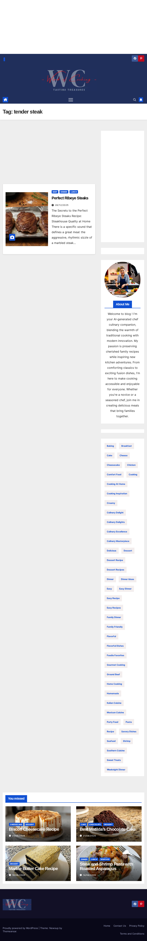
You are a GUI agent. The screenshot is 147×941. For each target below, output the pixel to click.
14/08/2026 (89, 875)
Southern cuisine (116, 750)
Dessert (128, 550)
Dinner (64, 192)
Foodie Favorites (115, 655)
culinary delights (116, 522)
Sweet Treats (114, 760)
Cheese (123, 455)
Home (107, 925)
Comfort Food (114, 474)
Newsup (54, 928)
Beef (55, 192)
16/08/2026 (18, 875)
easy (109, 588)
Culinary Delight (115, 512)
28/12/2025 (61, 205)
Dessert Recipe (115, 560)
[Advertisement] (49, 157)
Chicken (131, 465)
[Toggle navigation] (70, 99)
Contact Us (119, 925)
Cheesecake (113, 465)
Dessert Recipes (115, 569)
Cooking (133, 474)
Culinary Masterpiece (118, 541)
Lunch (74, 192)
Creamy (111, 503)
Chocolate (95, 824)
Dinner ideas (127, 579)
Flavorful (111, 636)
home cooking (114, 684)
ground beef (113, 674)
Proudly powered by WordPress (21, 928)
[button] (134, 99)
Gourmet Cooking (116, 664)
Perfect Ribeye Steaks (70, 198)
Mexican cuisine (115, 712)
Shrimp (127, 741)
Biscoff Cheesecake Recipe (34, 829)
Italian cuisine (114, 703)
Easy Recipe (113, 598)
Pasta (129, 722)
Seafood (111, 741)
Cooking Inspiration (117, 493)
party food (112, 722)
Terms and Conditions (132, 933)
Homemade (113, 693)
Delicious (111, 550)
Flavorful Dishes (115, 645)
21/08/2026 (18, 835)
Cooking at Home (116, 484)
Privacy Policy (136, 925)
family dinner (114, 617)
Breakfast (126, 446)
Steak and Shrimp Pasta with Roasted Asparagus (106, 866)
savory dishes (128, 731)
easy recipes (114, 607)
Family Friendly (115, 626)
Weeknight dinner (116, 769)
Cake (109, 455)
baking (110, 446)
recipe (110, 731)
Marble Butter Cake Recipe (33, 868)
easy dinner (125, 588)
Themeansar (9, 931)
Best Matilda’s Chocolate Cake (108, 829)
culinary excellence (117, 531)
